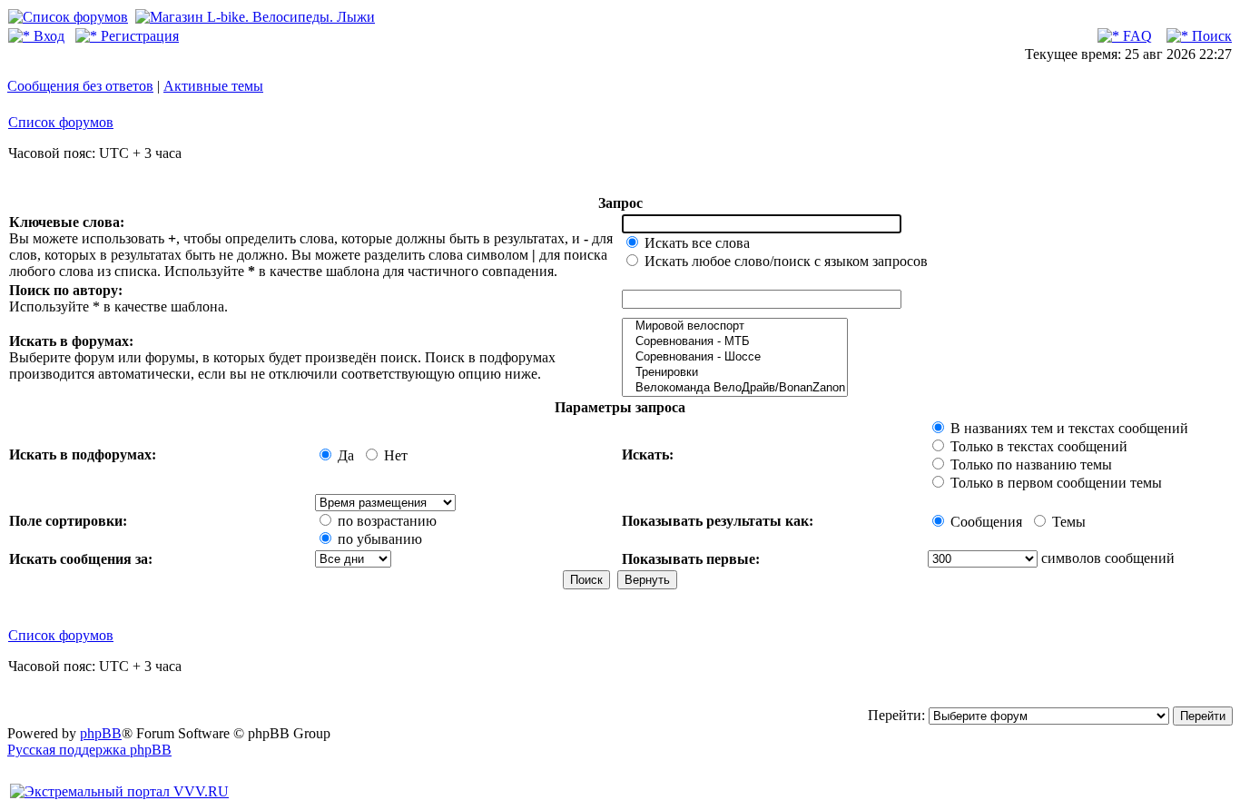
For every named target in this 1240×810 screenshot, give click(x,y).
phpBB (101, 733)
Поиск (1210, 36)
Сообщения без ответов (80, 86)
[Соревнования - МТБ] (735, 342)
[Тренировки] (735, 372)
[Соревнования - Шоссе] (735, 357)
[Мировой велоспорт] (735, 326)
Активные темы (213, 86)
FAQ (1135, 36)
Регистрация (138, 36)
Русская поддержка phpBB (89, 749)
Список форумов (60, 122)
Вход (47, 36)
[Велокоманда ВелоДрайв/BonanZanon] (735, 388)
